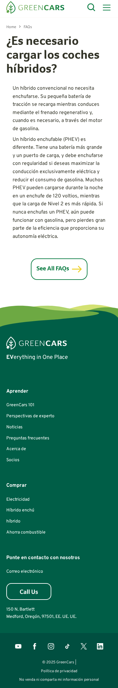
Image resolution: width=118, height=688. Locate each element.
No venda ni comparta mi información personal (59, 679)
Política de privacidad (59, 671)
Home (11, 27)
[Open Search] (92, 7)
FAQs (28, 27)
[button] (105, 7)
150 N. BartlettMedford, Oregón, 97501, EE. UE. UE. (41, 613)
